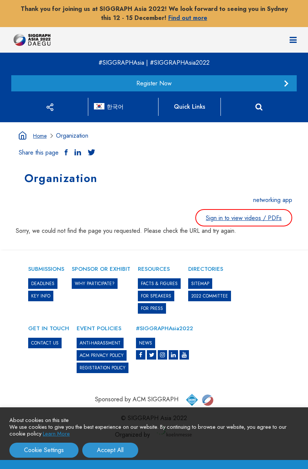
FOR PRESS (152, 308)
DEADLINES (42, 283)
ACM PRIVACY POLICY (102, 355)
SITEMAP (200, 283)
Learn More (56, 433)
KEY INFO (40, 296)
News (145, 343)
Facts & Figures (159, 283)
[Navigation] (293, 40)
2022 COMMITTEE (209, 296)
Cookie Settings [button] (44, 450)
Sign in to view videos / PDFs (244, 218)
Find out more (187, 18)
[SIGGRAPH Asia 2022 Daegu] (32, 40)
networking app (272, 200)
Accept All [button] (110, 450)
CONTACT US (45, 343)
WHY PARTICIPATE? (95, 283)
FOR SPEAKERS (156, 296)
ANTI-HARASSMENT (100, 343)
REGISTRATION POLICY (102, 367)
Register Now (154, 83)
